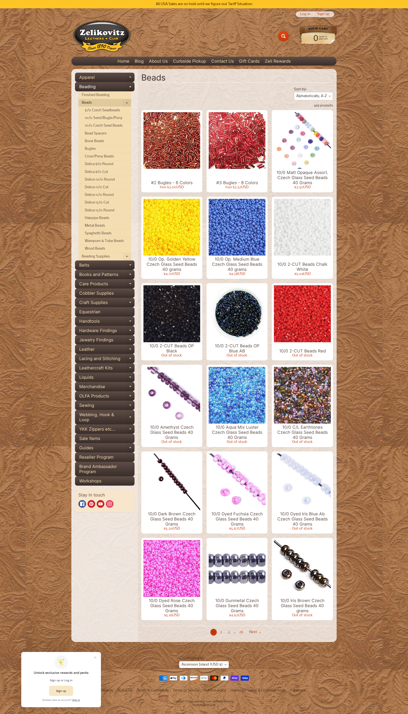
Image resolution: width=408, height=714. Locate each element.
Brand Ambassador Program (98, 469)
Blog (139, 61)
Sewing (107, 406)
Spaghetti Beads (98, 233)
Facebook (298, 691)
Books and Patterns (107, 275)
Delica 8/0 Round (99, 164)
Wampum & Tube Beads (104, 241)
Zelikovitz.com (202, 701)
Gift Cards (249, 61)
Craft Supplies (107, 303)
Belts (107, 266)
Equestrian (90, 311)
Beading (107, 87)
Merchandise (107, 387)
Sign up (323, 14)
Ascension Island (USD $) (202, 665)
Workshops (90, 481)
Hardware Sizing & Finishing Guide (258, 691)
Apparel (107, 78)
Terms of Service (186, 691)
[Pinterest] (91, 504)
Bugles (90, 149)
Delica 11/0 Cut (97, 187)
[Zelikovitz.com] (101, 36)
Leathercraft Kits (107, 369)
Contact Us (222, 61)
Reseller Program (96, 457)
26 (241, 632)
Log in (305, 14)
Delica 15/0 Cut (97, 203)
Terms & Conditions (153, 691)
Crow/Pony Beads (99, 156)
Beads (106, 104)
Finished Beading (96, 95)
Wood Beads (95, 249)
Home (123, 61)
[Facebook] (82, 504)
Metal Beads (95, 226)
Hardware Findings (107, 331)
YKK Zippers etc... (107, 430)
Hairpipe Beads (97, 218)
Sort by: (300, 89)
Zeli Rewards (278, 61)
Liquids (107, 378)
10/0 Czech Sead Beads (104, 126)
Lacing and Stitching (107, 359)
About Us (158, 61)
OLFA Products (107, 397)
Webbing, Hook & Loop (107, 417)
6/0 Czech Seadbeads (102, 110)
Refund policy (215, 691)
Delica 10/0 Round (100, 180)
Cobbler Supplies (96, 293)
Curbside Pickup (189, 61)
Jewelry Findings (107, 341)
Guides (107, 448)
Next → (255, 632)
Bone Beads (94, 141)
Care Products (107, 284)
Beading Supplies (106, 257)
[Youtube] (100, 504)
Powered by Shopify (204, 705)
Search (107, 691)
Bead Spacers (96, 133)
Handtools (107, 322)
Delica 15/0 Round (99, 210)
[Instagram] (109, 504)
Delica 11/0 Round (99, 195)
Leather (107, 350)
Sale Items (89, 438)
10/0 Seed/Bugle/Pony (103, 118)
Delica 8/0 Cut (96, 172)
